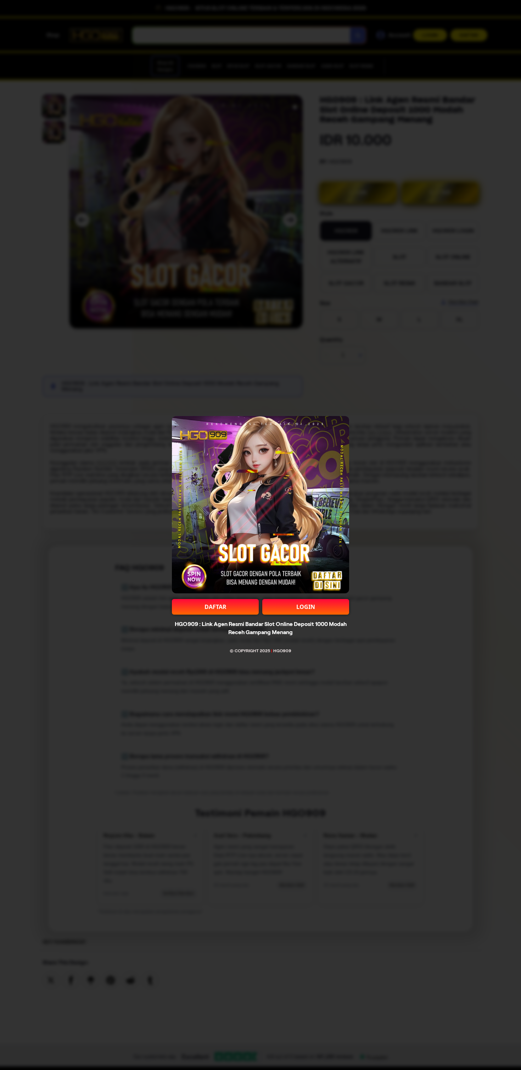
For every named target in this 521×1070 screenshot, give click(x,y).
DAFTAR (215, 607)
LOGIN (305, 607)
